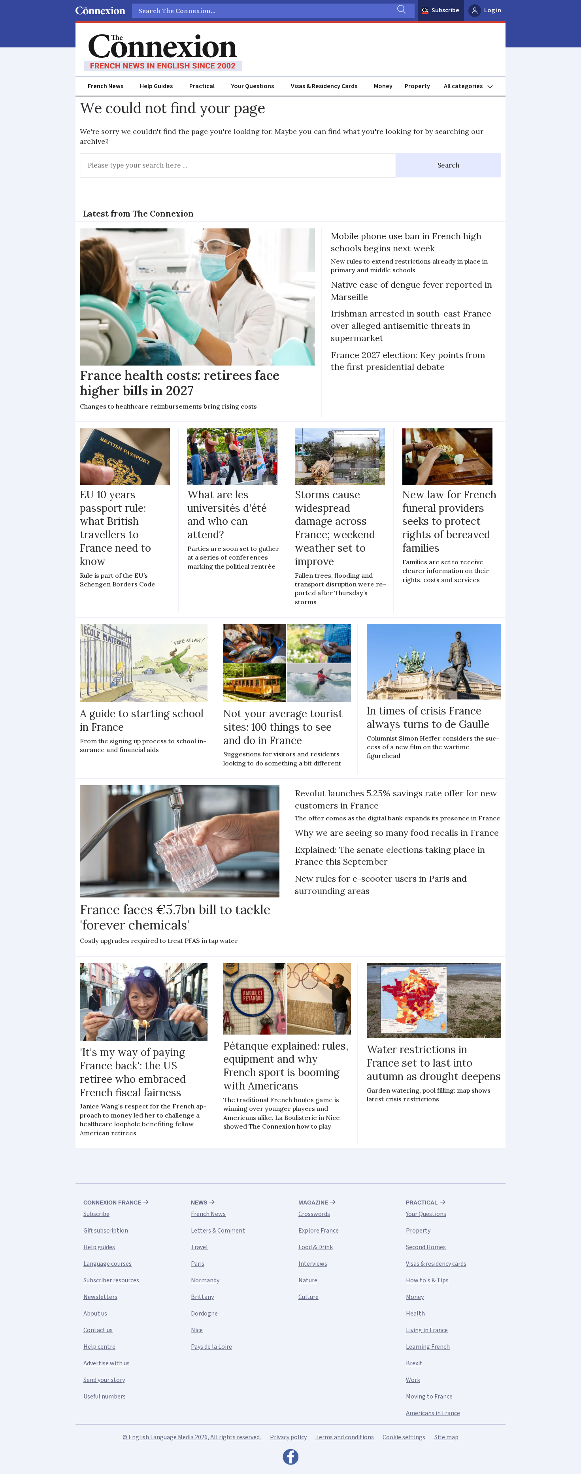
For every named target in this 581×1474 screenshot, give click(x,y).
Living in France (427, 1330)
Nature (307, 1280)
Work (413, 1380)
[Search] (401, 11)
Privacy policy (288, 1437)
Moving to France (429, 1396)
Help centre (99, 1346)
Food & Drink (315, 1247)
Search (449, 165)
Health (415, 1313)
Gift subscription (105, 1230)
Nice (197, 1330)
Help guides (99, 1247)
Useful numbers (104, 1396)
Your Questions (252, 86)
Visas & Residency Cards (324, 86)
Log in (492, 10)
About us (95, 1313)
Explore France (318, 1230)
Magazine (313, 1202)
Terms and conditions (344, 1437)
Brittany (202, 1297)
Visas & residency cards (436, 1263)
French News (105, 86)
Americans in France (433, 1413)
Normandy (205, 1280)
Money (383, 86)
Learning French (428, 1346)
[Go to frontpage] (163, 53)
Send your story (104, 1380)
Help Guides (156, 86)
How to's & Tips (427, 1280)
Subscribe (445, 10)
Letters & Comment (218, 1230)
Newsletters (100, 1297)
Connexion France (112, 1202)
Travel (199, 1247)
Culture (308, 1297)
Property (417, 86)
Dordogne (204, 1313)
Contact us (98, 1330)
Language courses (107, 1263)
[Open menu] (472, 86)
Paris (197, 1263)
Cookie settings (404, 1437)
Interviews (312, 1263)
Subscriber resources (111, 1280)
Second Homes (426, 1247)
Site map (446, 1437)
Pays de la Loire (211, 1346)
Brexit (414, 1363)
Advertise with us (106, 1363)
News (199, 1202)
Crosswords (314, 1214)
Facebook (290, 1459)
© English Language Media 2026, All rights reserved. (192, 1437)
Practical (202, 86)
